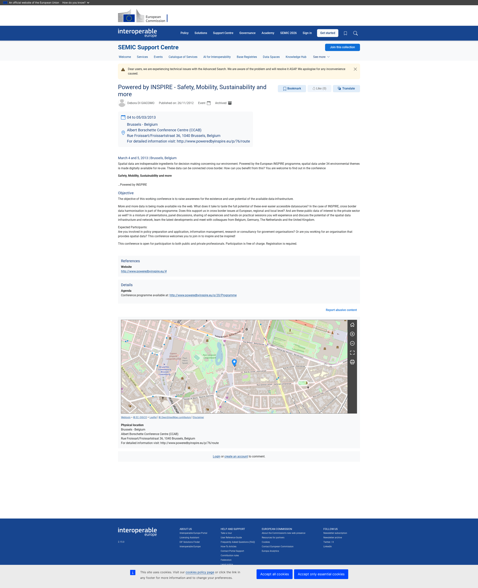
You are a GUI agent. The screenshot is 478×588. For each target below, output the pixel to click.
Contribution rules (230, 555)
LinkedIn (327, 546)
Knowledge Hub (296, 57)
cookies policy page (200, 572)
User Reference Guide (231, 537)
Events (158, 57)
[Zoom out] (352, 343)
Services (142, 57)
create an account (236, 456)
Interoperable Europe (190, 546)
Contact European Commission (278, 546)
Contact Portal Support (232, 551)
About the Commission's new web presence (283, 533)
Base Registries (247, 57)
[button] (234, 363)
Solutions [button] (201, 33)
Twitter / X (328, 542)
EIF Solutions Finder (190, 542)
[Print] (352, 362)
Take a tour (226, 533)
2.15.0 (121, 542)
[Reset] (352, 324)
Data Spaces (271, 57)
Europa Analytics (270, 551)
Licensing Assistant (189, 537)
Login (216, 456)
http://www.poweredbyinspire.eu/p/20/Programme (203, 295)
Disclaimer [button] (198, 417)
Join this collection (342, 47)
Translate (348, 88)
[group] (234, 366)
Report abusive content (341, 310)
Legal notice (227, 564)
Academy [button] (268, 33)
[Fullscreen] (352, 352)
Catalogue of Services (183, 57)
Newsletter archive (332, 537)
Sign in (307, 33)
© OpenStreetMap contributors (175, 417)
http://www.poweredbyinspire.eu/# (144, 271)
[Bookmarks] (345, 33)
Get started (327, 33)
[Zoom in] (352, 334)
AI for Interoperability (217, 57)
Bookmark (294, 88)
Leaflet (153, 417)
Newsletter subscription (335, 533)
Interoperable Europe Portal (193, 533)
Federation (226, 560)
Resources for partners (273, 537)
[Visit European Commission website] (144, 15)
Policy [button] (185, 33)
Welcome (125, 57)
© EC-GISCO (140, 417)
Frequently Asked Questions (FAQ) (238, 542)
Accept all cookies (274, 574)
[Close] (355, 69)
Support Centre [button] (223, 33)
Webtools (126, 417)
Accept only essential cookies (321, 574)
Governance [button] (247, 33)
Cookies (266, 542)
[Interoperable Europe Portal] (137, 33)
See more (319, 57)
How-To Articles (228, 546)
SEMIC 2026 (288, 33)
